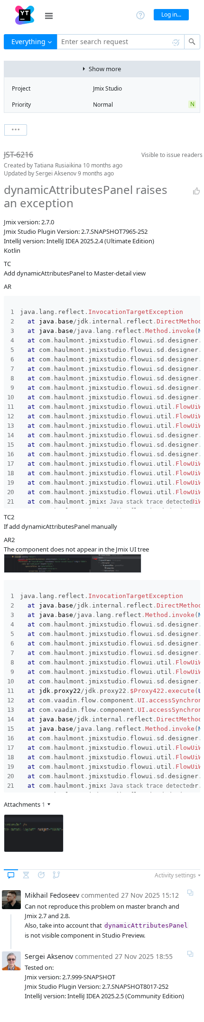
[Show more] (15, 130)
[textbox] (120, 42)
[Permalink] (190, 892)
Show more (105, 68)
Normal (103, 105)
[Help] (140, 14)
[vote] (196, 191)
